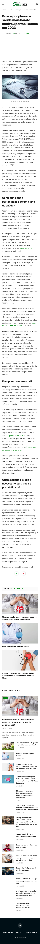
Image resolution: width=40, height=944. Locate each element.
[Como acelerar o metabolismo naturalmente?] (8, 848)
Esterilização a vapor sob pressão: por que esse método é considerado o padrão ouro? (27, 807)
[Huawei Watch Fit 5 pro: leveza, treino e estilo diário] (8, 837)
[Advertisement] (20, 46)
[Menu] (3, 3)
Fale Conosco (31, 932)
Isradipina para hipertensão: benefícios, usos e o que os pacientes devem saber (26, 893)
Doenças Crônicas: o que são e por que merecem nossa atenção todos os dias (26, 858)
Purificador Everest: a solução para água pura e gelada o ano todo (27, 881)
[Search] (37, 3)
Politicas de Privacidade (13, 932)
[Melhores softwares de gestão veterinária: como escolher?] (8, 745)
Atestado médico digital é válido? (16, 646)
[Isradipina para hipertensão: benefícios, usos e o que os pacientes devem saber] (8, 894)
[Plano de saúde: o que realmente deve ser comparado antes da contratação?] (20, 604)
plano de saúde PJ (27, 248)
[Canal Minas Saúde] (20, 3)
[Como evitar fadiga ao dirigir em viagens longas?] (8, 871)
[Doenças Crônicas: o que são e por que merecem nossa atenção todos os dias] (8, 858)
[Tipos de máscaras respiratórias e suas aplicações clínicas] (8, 906)
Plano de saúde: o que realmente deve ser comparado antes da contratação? (19, 618)
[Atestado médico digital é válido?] (20, 633)
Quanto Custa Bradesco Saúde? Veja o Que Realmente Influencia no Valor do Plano (18, 675)
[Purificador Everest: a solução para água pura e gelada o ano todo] (8, 881)
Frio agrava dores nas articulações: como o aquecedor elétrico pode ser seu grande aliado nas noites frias (26, 822)
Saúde (27, 34)
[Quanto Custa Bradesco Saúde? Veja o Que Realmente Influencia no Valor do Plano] (20, 660)
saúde (12, 148)
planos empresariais (17, 435)
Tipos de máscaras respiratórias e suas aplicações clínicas (23, 905)
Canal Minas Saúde (20, 938)
